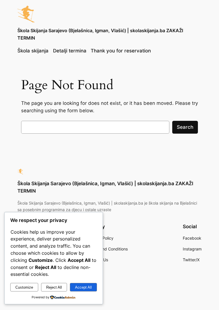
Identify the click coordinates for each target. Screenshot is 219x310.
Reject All (54, 287)
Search (185, 127)
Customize (24, 287)
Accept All (83, 287)
